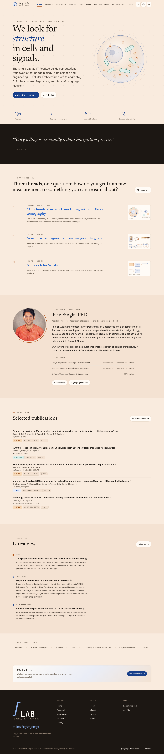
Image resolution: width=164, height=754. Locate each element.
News (106, 4)
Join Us (130, 4)
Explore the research (24, 95)
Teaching (98, 4)
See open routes (135, 674)
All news (142, 544)
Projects (72, 4)
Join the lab (48, 95)
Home (39, 4)
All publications (139, 418)
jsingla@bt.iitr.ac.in (81, 383)
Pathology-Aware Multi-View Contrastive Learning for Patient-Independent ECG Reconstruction (61, 497)
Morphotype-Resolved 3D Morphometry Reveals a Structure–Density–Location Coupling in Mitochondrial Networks (71, 481)
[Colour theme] (149, 4)
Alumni (88, 4)
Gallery (60, 723)
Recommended (118, 4)
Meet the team (59, 383)
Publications (61, 4)
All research (142, 190)
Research (49, 4)
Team (80, 4)
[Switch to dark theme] (143, 4)
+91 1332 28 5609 (144, 749)
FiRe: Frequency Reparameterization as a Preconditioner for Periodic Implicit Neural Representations (63, 464)
